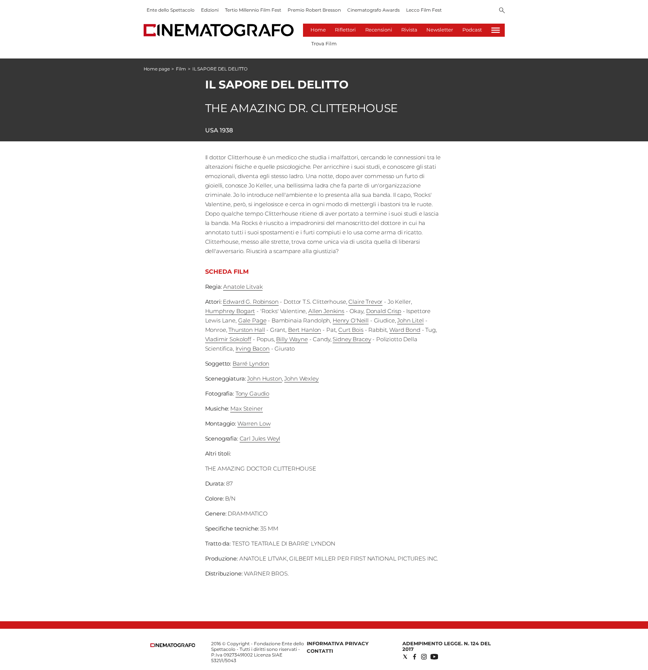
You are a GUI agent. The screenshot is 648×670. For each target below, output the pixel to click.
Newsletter (439, 30)
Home (318, 30)
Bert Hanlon (304, 329)
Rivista (409, 30)
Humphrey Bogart (230, 311)
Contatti (320, 651)
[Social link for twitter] (405, 657)
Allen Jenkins (326, 311)
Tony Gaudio (252, 393)
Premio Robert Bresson (314, 10)
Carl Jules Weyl (260, 438)
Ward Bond (404, 329)
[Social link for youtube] (434, 657)
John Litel (410, 320)
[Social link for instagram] (424, 657)
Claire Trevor (365, 301)
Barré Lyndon (250, 363)
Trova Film (324, 43)
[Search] (502, 10)
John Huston (264, 378)
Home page (157, 69)
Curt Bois (350, 329)
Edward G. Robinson (250, 301)
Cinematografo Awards (373, 10)
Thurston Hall (246, 329)
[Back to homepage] (172, 645)
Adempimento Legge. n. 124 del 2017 (446, 646)
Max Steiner (246, 408)
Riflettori (345, 30)
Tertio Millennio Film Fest (253, 10)
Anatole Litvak (242, 286)
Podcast (472, 30)
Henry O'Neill (351, 320)
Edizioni (210, 10)
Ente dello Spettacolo (171, 10)
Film (181, 69)
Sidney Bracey (352, 339)
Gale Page (252, 320)
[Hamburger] (495, 30)
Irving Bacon (253, 348)
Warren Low (254, 423)
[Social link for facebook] (414, 657)
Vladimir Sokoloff (228, 339)
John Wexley (301, 378)
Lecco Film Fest (424, 10)
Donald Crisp (383, 311)
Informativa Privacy (338, 643)
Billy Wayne (292, 339)
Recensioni (378, 30)
